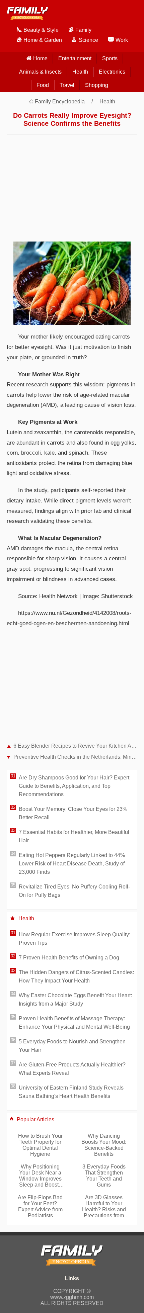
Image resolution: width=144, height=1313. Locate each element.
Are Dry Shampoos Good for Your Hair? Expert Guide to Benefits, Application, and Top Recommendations (74, 786)
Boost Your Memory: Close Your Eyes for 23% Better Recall (73, 813)
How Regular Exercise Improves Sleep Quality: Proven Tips (74, 939)
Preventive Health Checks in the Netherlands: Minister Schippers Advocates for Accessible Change (75, 757)
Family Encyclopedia (60, 101)
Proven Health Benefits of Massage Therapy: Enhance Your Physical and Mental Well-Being (74, 1023)
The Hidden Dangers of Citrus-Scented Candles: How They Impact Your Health (76, 976)
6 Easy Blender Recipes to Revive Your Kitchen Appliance (75, 746)
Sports (110, 58)
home (40, 58)
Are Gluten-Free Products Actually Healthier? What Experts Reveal (72, 1069)
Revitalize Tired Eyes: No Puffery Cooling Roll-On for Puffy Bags (74, 891)
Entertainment (74, 58)
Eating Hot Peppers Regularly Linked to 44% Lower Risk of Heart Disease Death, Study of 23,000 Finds (72, 863)
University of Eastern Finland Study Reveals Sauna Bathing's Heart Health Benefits (71, 1092)
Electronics (112, 72)
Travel (67, 85)
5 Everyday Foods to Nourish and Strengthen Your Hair (72, 1046)
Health (80, 72)
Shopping (96, 85)
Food (43, 85)
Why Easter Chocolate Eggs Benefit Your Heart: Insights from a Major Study (75, 1000)
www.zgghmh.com (72, 1297)
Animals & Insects (40, 72)
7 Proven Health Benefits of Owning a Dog (69, 957)
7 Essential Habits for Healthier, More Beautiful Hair (74, 836)
